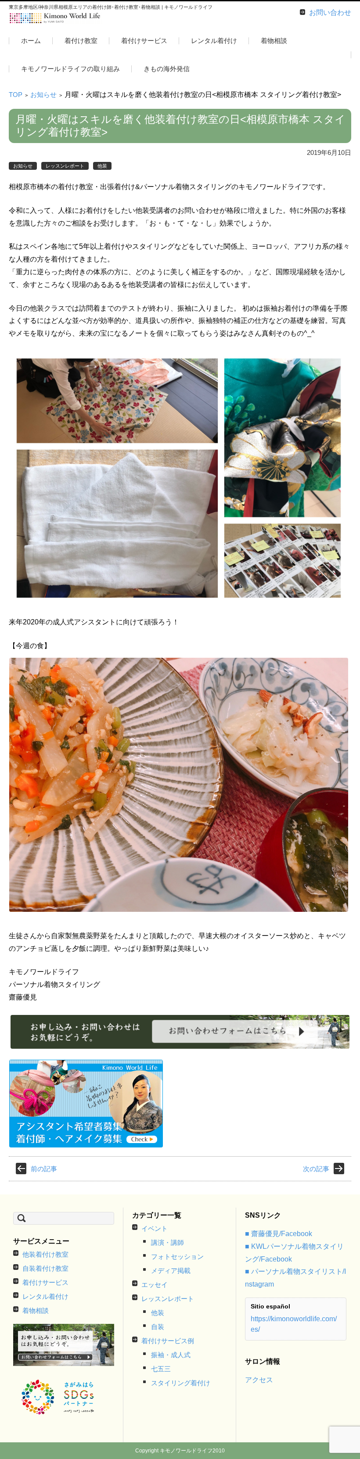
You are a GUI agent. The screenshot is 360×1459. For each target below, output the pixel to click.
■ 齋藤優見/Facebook (278, 1233)
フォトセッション (177, 1256)
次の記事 (316, 1168)
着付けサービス (144, 40)
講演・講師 (167, 1242)
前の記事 (44, 1168)
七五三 (161, 1369)
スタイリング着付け (180, 1383)
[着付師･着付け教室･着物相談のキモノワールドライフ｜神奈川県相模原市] (55, 18)
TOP (15, 94)
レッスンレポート (65, 165)
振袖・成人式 (171, 1355)
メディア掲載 (171, 1270)
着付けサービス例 (167, 1340)
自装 (157, 1326)
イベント (154, 1228)
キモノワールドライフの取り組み (70, 68)
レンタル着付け (214, 40)
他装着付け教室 (45, 1254)
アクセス (259, 1380)
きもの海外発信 (167, 68)
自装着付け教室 (45, 1268)
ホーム (31, 40)
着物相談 (274, 40)
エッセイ (154, 1284)
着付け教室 (81, 40)
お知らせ (43, 94)
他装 (102, 165)
